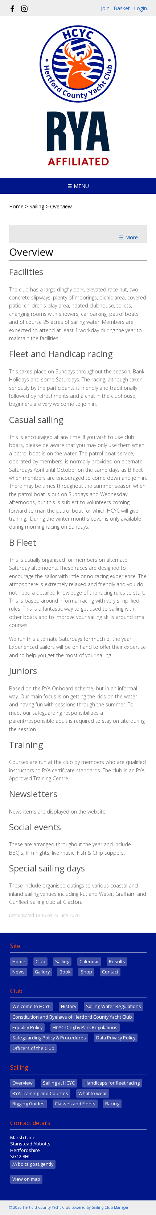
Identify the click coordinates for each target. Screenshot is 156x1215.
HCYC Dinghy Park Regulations (85, 1027)
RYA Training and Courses (40, 1093)
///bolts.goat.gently (32, 1164)
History (68, 1006)
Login (140, 8)
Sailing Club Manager (110, 1207)
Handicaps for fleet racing (112, 1083)
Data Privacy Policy (115, 1038)
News (18, 972)
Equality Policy (27, 1027)
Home (16, 206)
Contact (110, 972)
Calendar (89, 962)
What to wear (92, 1093)
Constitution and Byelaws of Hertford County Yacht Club (72, 1017)
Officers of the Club (33, 1048)
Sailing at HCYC (59, 1083)
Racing (112, 1104)
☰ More (128, 237)
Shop (86, 972)
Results (117, 962)
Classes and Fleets (75, 1104)
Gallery (42, 972)
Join (105, 8)
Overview (22, 1083)
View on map (26, 1179)
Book (64, 972)
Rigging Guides (28, 1104)
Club (40, 962)
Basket (122, 8)
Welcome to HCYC (31, 1006)
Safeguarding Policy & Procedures (49, 1038)
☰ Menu (78, 186)
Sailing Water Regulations (113, 1006)
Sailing (36, 206)
